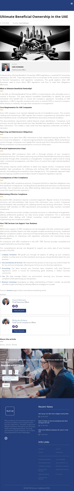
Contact (40, 452)
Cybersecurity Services (42, 478)
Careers (58, 449)
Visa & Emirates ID (61, 462)
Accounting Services (44, 462)
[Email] (16, 306)
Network (41, 449)
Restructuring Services (42, 470)
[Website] (13, 306)
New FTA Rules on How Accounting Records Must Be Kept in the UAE (53, 422)
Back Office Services (62, 466)
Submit (6, 385)
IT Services (59, 474)
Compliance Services (44, 466)
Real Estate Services (62, 469)
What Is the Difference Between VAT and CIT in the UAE (53, 431)
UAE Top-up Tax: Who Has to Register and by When (53, 414)
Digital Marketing (43, 474)
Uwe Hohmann (19, 300)
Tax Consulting (60, 459)
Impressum (59, 452)
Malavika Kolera (19, 320)
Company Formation (44, 459)
